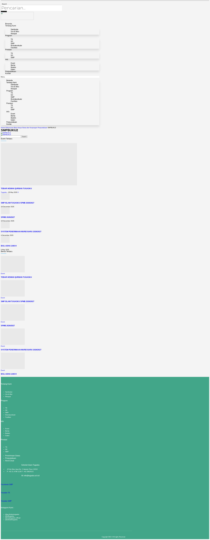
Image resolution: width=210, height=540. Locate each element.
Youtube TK (5, 493)
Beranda (8, 24)
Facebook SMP (7, 484)
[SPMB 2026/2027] (5, 213)
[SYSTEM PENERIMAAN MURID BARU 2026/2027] (5, 228)
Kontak (8, 73)
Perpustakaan (10, 71)
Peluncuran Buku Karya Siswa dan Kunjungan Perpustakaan (26, 127)
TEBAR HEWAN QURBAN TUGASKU (16, 188)
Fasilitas (14, 48)
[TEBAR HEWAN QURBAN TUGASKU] (39, 185)
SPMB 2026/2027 (8, 217)
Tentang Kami (10, 26)
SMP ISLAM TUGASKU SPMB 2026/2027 (17, 203)
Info (6, 59)
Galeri (13, 69)
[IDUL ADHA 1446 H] (5, 242)
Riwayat (14, 34)
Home (3, 127)
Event (3, 273)
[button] (50, 77)
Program (8, 36)
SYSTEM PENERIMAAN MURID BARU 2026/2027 (21, 232)
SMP (13, 57)
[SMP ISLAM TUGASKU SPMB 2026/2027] (5, 199)
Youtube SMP (6, 501)
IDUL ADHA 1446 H (9, 246)
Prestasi (8, 50)
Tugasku (4, 192)
